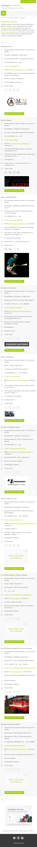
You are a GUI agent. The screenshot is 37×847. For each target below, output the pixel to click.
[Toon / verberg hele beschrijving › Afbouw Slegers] (20, 150)
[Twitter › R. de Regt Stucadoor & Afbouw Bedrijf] (6, 618)
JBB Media (16, 843)
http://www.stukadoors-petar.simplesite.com (22, 523)
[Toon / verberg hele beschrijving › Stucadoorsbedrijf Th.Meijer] (20, 755)
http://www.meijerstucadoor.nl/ (18, 749)
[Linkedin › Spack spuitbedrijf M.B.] (14, 249)
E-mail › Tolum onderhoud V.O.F (13, 520)
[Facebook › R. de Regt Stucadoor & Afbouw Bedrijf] (10, 618)
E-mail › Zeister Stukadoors (12, 376)
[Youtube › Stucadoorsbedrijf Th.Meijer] (18, 769)
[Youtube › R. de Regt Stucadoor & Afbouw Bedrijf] (18, 618)
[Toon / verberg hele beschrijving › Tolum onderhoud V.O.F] (20, 529)
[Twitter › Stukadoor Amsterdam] (6, 338)
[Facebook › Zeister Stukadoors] (10, 407)
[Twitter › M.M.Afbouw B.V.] (6, 90)
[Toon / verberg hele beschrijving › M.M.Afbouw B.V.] (20, 74)
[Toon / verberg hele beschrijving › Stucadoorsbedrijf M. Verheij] (20, 457)
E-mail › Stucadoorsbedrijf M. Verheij (14, 448)
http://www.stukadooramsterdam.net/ (20, 311)
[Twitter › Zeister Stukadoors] (6, 407)
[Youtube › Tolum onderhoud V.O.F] (18, 545)
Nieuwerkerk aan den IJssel (21, 205)
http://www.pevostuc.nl (16, 671)
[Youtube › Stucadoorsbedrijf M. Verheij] (18, 472)
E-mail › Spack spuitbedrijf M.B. (13, 220)
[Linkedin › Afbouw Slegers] (14, 172)
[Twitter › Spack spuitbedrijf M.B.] (6, 249)
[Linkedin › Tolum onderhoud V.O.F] (14, 545)
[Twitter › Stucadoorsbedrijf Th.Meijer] (6, 769)
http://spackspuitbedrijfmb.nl (18, 223)
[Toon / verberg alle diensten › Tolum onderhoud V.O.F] (20, 533)
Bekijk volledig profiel (14, 113)
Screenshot (30, 70)
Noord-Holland (8, 296)
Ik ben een (28, 1)
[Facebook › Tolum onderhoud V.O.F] (10, 545)
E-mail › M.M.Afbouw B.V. (11, 66)
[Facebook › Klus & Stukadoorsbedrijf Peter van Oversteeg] (10, 691)
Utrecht (6, 365)
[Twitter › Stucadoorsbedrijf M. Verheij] (6, 472)
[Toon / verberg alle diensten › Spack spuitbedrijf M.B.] (20, 234)
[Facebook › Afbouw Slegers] (10, 172)
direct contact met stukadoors (9, 32)
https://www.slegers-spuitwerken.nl (20, 143)
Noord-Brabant (8, 129)
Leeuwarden (14, 55)
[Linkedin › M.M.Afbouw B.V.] (14, 90)
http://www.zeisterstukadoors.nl (19, 380)
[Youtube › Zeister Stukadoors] (18, 407)
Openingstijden (9, 159)
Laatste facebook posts (23, 163)
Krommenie (17, 435)
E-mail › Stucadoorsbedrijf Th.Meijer (14, 745)
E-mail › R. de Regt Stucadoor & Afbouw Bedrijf (17, 595)
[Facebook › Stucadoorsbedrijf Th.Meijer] (10, 769)
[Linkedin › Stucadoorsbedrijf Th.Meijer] (14, 769)
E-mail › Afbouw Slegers (11, 140)
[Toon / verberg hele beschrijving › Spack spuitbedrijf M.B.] (20, 228)
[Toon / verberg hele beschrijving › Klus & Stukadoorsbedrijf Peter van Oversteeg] (20, 676)
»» (12, 42)
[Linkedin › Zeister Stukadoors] (14, 407)
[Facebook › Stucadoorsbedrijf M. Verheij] (10, 472)
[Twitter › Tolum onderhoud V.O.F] (6, 545)
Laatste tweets (9, 163)
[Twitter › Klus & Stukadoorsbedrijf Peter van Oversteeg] (6, 691)
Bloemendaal (17, 733)
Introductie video (10, 165)
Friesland (7, 55)
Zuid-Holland (8, 205)
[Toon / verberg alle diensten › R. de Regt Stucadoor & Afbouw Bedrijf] (20, 607)
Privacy (22, 843)
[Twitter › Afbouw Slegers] (6, 172)
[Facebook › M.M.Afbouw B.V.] (10, 90)
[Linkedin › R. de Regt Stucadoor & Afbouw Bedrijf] (14, 618)
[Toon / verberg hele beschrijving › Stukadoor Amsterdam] (20, 317)
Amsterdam (17, 296)
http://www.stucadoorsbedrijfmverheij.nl (21, 452)
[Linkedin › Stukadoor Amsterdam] (14, 338)
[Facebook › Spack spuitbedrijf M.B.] (10, 249)
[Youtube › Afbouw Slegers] (18, 172)
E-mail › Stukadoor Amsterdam (13, 307)
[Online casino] (18, 806)
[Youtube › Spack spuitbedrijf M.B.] (18, 249)
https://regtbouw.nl (15, 598)
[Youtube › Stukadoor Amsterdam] (18, 338)
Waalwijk (16, 657)
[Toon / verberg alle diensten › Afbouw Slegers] (20, 155)
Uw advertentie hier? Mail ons (18, 824)
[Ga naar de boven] (34, 113)
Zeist (11, 365)
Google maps (23, 55)
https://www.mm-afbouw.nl (17, 70)
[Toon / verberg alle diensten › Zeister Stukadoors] (20, 392)
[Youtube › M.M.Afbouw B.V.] (18, 90)
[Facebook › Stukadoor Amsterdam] (10, 338)
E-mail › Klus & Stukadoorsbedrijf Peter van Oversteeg (20, 668)
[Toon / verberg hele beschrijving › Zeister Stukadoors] (20, 386)
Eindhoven (17, 129)
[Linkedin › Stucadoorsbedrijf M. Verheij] (14, 472)
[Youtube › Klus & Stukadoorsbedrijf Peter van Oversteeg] (18, 691)
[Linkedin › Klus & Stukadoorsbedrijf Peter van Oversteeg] (14, 691)
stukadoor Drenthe (6, 28)
